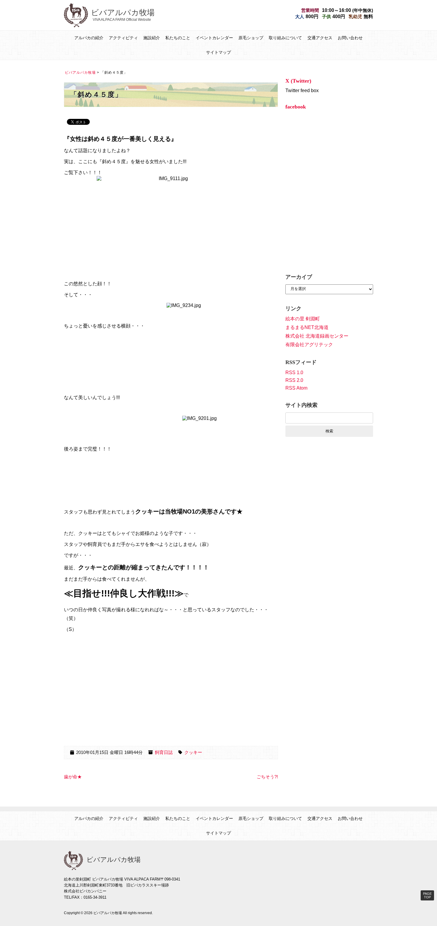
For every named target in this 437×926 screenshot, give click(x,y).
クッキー (193, 752)
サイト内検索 (301, 405)
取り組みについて (285, 37)
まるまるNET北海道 (306, 327)
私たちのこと (177, 37)
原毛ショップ (250, 37)
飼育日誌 (164, 752)
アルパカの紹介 (88, 37)
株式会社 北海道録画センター (316, 335)
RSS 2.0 (294, 380)
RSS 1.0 (294, 372)
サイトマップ (218, 52)
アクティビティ (123, 37)
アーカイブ (298, 277)
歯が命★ (73, 776)
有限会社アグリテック (309, 344)
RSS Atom (296, 387)
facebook (295, 107)
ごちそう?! (267, 776)
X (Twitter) (298, 81)
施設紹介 (151, 37)
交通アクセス (319, 37)
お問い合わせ (350, 37)
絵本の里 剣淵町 (302, 318)
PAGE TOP (427, 895)
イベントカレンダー (214, 37)
